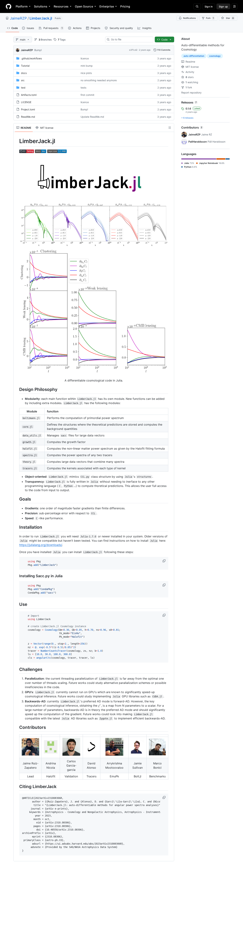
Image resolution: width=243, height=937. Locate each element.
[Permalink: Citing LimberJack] (16, 786)
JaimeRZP (18, 18)
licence (85, 58)
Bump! (38, 50)
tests (83, 87)
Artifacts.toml (28, 94)
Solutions (40, 6)
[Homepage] (8, 6)
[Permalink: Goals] (16, 498)
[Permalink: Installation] (16, 527)
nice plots (86, 72)
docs (24, 72)
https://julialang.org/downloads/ (40, 545)
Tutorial (25, 65)
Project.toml (28, 109)
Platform (22, 6)
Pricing (125, 6)
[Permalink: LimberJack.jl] (16, 141)
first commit (87, 94)
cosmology (215, 56)
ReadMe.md (28, 116)
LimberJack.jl (41, 18)
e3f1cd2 (133, 50)
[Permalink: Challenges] (16, 669)
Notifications (189, 18)
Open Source (84, 6)
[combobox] (130, 39)
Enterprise (106, 6)
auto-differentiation (194, 56)
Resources (61, 6)
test (23, 87)
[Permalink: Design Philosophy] (16, 389)
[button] (164, 560)
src (23, 80)
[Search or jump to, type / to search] (197, 6)
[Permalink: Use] (16, 604)
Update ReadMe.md (92, 116)
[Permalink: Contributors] (16, 727)
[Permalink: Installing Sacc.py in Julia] (16, 576)
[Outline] (170, 127)
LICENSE (26, 102)
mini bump (87, 65)
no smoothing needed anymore (99, 80)
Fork (210, 18)
